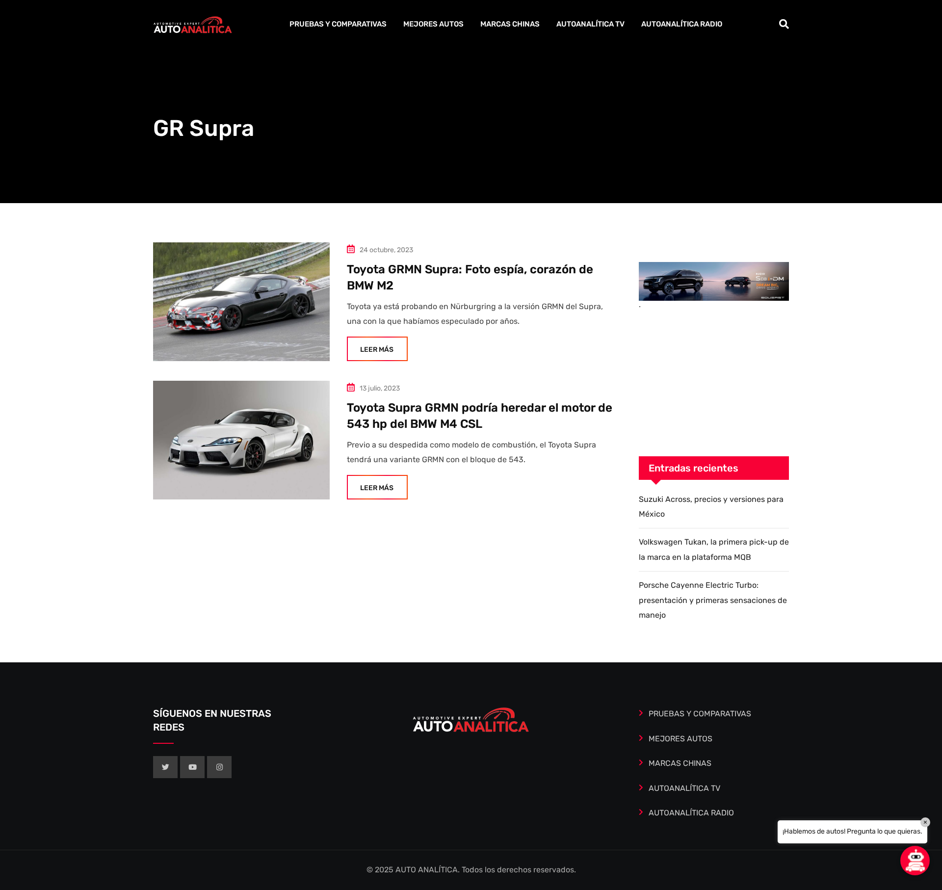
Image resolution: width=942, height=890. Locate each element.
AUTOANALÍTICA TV (590, 24)
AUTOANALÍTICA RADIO (681, 24)
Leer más (376, 349)
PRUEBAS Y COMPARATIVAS (338, 24)
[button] (915, 860)
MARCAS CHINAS (510, 24)
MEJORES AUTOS (433, 24)
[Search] (784, 24)
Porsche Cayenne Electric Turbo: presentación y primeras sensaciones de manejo (713, 600)
